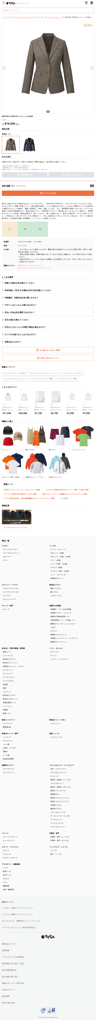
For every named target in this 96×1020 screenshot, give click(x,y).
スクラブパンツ (8, 772)
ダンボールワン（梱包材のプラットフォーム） (21, 921)
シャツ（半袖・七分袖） (59, 564)
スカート (6, 850)
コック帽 (6, 755)
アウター (5, 546)
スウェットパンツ (9, 599)
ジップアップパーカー (11, 592)
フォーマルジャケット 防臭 (67, 379)
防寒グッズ (7, 871)
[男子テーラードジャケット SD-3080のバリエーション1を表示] (3, 404)
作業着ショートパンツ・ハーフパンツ (64, 638)
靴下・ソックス (56, 854)
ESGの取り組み (8, 1003)
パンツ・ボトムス (56, 648)
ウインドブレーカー (10, 549)
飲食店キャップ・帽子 (10, 733)
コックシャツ (8, 723)
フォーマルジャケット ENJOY (14, 373)
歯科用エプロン (56, 809)
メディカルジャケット (58, 772)
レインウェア (8, 655)
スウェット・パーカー (10, 585)
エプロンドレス (56, 596)
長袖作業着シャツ (9, 702)
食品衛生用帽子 (8, 759)
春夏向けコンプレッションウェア (62, 624)
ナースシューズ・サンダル (60, 816)
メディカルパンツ (56, 783)
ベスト (5, 560)
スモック (53, 631)
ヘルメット (7, 692)
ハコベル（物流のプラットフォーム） (18, 914)
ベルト (5, 882)
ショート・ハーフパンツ (59, 659)
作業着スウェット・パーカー (13, 666)
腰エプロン (54, 592)
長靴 (4, 688)
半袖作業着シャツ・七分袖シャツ (62, 620)
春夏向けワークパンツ (58, 642)
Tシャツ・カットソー (58, 549)
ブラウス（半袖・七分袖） (60, 571)
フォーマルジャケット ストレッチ (15, 379)
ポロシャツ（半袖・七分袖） (61, 557)
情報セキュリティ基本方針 (13, 983)
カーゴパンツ (8, 670)
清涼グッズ (7, 875)
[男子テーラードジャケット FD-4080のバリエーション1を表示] (19, 404)
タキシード (7, 557)
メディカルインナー (57, 827)
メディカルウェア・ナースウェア (61, 765)
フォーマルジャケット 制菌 (42, 379)
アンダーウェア (8, 677)
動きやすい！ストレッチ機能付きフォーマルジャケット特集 (65, 494)
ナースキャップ (56, 819)
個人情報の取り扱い (10, 977)
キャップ (6, 609)
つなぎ (52, 627)
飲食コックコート (8, 720)
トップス (52, 546)
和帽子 (5, 752)
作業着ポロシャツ (56, 578)
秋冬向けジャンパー (10, 663)
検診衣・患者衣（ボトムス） (61, 787)
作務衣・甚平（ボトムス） (60, 840)
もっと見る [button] (64, 498)
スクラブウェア (8, 769)
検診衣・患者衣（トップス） (61, 780)
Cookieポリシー (8, 990)
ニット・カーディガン (58, 575)
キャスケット (8, 741)
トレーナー (7, 596)
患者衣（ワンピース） (58, 791)
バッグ (5, 868)
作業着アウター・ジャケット (61, 613)
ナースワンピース (56, 823)
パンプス (53, 850)
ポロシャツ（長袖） (57, 553)
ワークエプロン (8, 681)
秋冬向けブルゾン (9, 659)
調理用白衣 (7, 727)
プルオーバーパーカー (11, 588)
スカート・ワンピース (10, 847)
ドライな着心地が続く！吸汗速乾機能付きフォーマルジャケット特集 (29, 498)
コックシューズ (56, 737)
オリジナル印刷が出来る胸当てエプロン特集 (20, 494)
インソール (7, 706)
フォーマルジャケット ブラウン (70, 373)
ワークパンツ (8, 674)
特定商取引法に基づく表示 (13, 964)
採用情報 (5, 950)
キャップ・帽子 (7, 606)
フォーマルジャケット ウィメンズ (42, 373)
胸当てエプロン (56, 588)
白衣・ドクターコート (58, 769)
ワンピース (7, 854)
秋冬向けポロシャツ (10, 699)
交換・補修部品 (8, 889)
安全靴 (5, 684)
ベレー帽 (6, 744)
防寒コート (7, 652)
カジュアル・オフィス (26, 268)
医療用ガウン (55, 794)
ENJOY (20, 265)
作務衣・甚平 (54, 833)
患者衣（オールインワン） (60, 798)
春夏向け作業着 (55, 606)
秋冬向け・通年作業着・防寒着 (13, 648)
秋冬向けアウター (9, 695)
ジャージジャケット (10, 837)
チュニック (54, 776)
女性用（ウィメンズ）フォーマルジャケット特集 (22, 490)
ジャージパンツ (8, 840)
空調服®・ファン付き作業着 (60, 609)
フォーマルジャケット (33, 265)
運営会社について (9, 944)
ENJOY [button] (4, 119)
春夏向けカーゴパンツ (58, 635)
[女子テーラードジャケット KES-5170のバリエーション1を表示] (51, 404)
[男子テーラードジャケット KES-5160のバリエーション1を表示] (35, 404)
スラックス (54, 652)
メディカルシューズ (57, 812)
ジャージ (5, 833)
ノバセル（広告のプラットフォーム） (18, 908)
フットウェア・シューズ (58, 847)
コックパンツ (55, 723)
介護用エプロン (56, 805)
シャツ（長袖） (56, 560)
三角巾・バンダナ (9, 748)
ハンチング (7, 737)
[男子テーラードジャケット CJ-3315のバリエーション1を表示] (83, 404)
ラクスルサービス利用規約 (13, 957)
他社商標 (5, 996)
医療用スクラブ (7, 765)
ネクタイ (6, 879)
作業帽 (5, 710)
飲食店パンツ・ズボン (57, 720)
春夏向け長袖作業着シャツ (60, 616)
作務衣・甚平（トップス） (60, 837)
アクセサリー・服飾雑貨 (11, 864)
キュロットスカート (10, 858)
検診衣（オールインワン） (60, 801)
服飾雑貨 (6, 886)
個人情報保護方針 (9, 970)
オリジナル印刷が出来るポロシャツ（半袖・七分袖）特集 (67, 490)
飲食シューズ (54, 733)
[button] (88, 25)
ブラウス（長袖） (56, 567)
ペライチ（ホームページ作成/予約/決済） (19, 927)
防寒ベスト (7, 713)
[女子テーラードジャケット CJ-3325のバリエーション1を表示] (67, 404)
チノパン (53, 655)
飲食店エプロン (55, 585)
